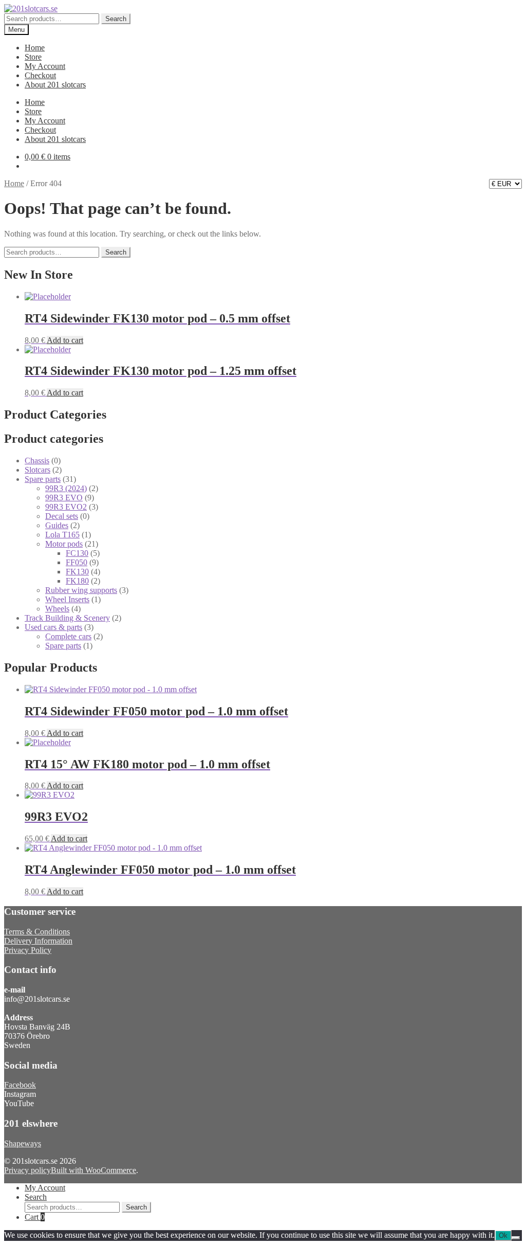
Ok (503, 1235)
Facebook (20, 1084)
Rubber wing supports (81, 590)
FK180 (77, 580)
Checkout (40, 75)
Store (33, 56)
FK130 (77, 571)
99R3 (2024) (66, 488)
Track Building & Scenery (67, 618)
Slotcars (37, 469)
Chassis (37, 460)
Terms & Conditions (37, 931)
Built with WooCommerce (93, 1170)
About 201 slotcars (55, 84)
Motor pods (64, 543)
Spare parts (43, 479)
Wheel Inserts (67, 599)
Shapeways (22, 1143)
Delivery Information (38, 940)
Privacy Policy (27, 950)
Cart (35, 1217)
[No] (516, 1237)
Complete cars (68, 636)
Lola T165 (62, 534)
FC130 (77, 553)
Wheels (57, 608)
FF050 (76, 562)
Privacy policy (27, 1170)
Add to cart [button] (65, 340)
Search (115, 19)
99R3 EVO (64, 497)
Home (35, 47)
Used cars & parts (53, 627)
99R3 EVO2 (66, 506)
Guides (56, 525)
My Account (45, 66)
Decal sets (61, 516)
